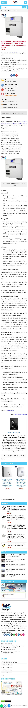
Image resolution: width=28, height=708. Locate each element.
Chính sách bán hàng (7, 670)
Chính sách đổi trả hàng (7, 664)
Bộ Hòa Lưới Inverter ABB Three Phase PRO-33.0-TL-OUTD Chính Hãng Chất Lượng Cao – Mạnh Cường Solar (21, 483)
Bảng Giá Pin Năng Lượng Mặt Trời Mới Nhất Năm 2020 (15, 570)
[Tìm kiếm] (24, 7)
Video (14, 113)
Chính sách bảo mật (6, 672)
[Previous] (1, 479)
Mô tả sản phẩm (6, 113)
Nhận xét (20, 113)
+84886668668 (13, 53)
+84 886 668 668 (11, 649)
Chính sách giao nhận (7, 667)
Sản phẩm (10, 10)
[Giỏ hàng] (25, 2)
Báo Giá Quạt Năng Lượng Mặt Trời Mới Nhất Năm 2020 (15, 560)
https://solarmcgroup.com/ (20, 414)
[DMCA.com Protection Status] (6, 701)
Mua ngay (5, 477)
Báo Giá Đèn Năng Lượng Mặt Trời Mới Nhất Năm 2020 (15, 565)
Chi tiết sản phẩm (6, 117)
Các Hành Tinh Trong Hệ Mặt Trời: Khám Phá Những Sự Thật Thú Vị (16, 555)
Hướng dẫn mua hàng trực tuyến (9, 662)
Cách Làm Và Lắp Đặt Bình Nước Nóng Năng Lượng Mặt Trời (15, 575)
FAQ (3, 675)
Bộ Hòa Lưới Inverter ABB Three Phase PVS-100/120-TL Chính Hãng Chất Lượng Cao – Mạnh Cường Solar (7, 483)
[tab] (14, 118)
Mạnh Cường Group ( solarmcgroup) (14, 617)
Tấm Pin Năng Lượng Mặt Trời (9, 626)
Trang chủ (3, 10)
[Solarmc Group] (15, 2)
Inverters (18, 10)
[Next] (27, 479)
